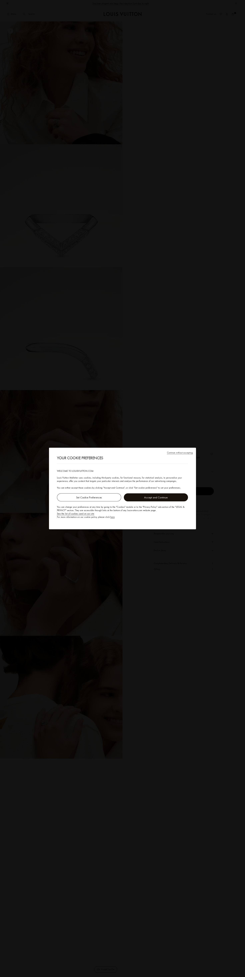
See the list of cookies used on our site (75, 513)
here (112, 516)
